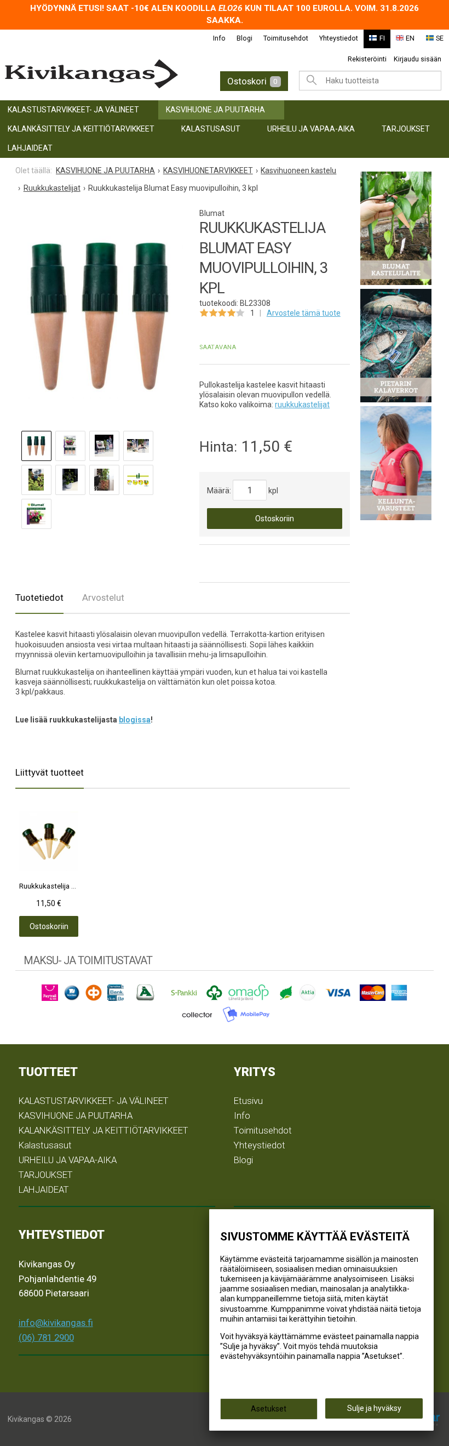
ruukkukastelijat (302, 404)
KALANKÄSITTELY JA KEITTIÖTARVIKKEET (81, 128)
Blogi (244, 38)
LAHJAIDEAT (30, 148)
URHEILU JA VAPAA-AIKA (311, 128)
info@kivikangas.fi (56, 1322)
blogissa (135, 719)
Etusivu (248, 1100)
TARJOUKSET (406, 128)
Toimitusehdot (285, 38)
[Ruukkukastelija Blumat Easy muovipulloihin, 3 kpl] (99, 314)
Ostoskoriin (274, 518)
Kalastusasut (210, 128)
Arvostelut (103, 597)
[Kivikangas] (101, 74)
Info (219, 38)
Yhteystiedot (338, 38)
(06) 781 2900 (46, 1337)
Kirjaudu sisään (417, 59)
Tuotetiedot (39, 597)
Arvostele (304, 313)
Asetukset (268, 1408)
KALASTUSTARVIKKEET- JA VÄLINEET (73, 109)
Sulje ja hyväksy (374, 1408)
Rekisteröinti (367, 59)
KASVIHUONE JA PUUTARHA (215, 109)
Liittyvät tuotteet (49, 772)
